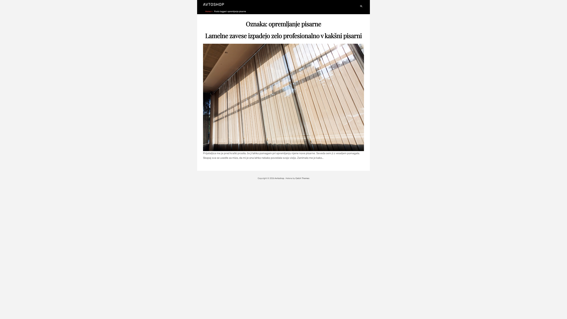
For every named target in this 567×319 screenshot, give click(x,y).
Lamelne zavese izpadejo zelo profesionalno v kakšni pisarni (283, 35)
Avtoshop (213, 4)
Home (209, 11)
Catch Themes (302, 178)
